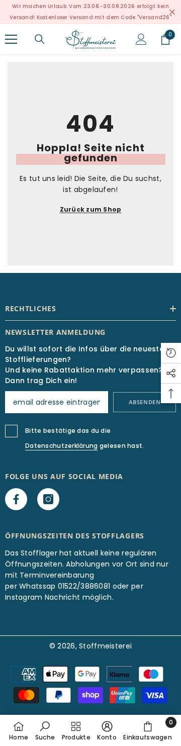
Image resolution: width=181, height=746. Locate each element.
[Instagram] (48, 499)
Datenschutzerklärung (61, 445)
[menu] (11, 39)
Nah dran (172, 12)
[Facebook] (16, 499)
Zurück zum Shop (91, 209)
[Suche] (40, 39)
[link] (45, 730)
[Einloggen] (141, 39)
